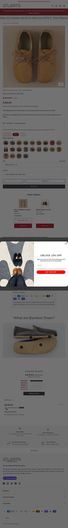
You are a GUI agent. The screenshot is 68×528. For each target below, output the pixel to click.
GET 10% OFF (50, 272)
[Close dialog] (66, 243)
